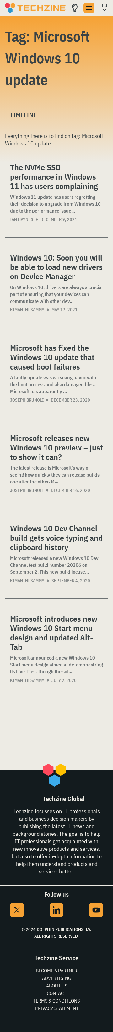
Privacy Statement (56, 1008)
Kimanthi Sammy (27, 310)
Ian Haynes (21, 219)
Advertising (56, 978)
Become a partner (56, 970)
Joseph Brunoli (27, 400)
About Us (56, 985)
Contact (56, 993)
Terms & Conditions (56, 1001)
